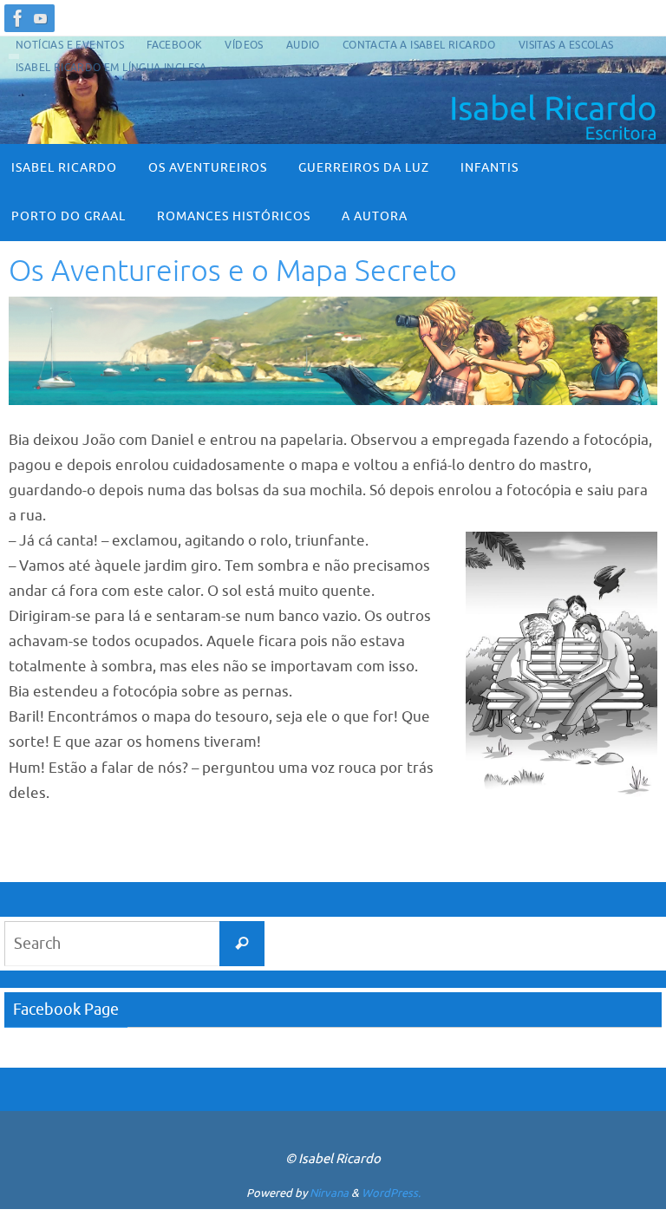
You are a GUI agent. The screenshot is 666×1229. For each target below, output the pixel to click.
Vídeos (244, 45)
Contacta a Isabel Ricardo (419, 45)
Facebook (174, 45)
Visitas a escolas (566, 45)
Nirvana (329, 1193)
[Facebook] (18, 18)
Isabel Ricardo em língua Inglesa (111, 68)
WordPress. (391, 1193)
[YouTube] (41, 18)
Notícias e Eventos (70, 45)
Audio (303, 45)
